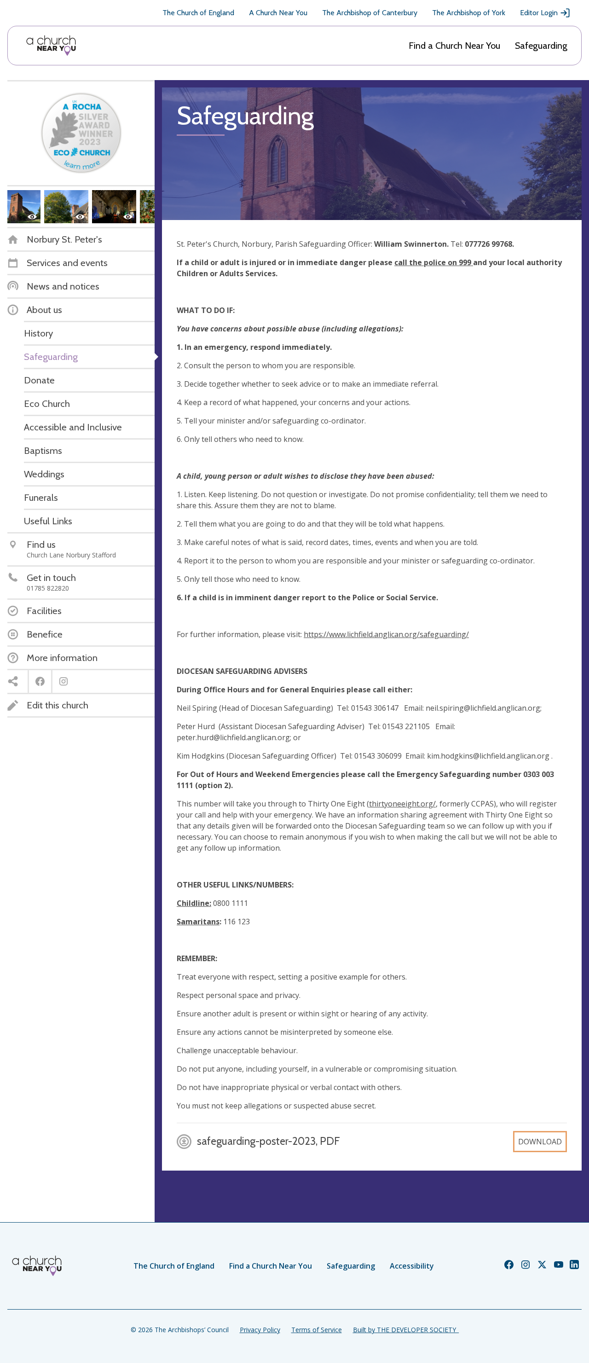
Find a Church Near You (454, 45)
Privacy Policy (260, 1329)
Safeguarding (541, 45)
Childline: (194, 903)
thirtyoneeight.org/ (402, 804)
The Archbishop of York (468, 12)
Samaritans (198, 921)
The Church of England (198, 12)
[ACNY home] (51, 45)
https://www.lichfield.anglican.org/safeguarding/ (386, 634)
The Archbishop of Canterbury (369, 12)
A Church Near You (278, 12)
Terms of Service (316, 1329)
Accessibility (412, 1266)
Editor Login (539, 12)
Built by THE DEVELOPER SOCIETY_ (406, 1329)
